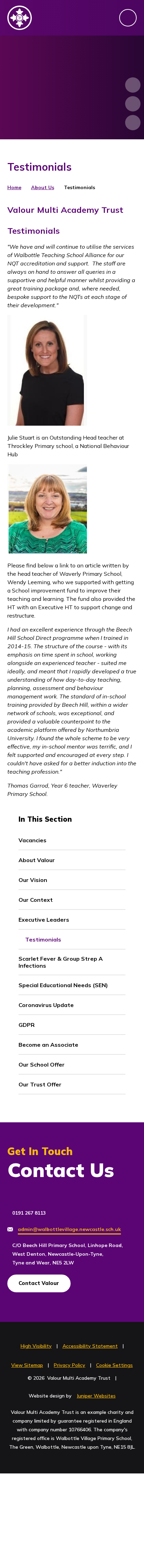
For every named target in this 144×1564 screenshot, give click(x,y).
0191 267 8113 (29, 1213)
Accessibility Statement (90, 1346)
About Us (42, 187)
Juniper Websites (96, 1396)
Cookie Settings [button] (114, 1365)
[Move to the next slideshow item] (133, 85)
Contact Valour (39, 1283)
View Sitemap (27, 1365)
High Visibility (36, 1346)
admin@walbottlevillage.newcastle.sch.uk (69, 1229)
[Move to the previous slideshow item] (133, 103)
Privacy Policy (69, 1365)
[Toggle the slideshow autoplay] (133, 122)
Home (14, 187)
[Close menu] (128, 17)
